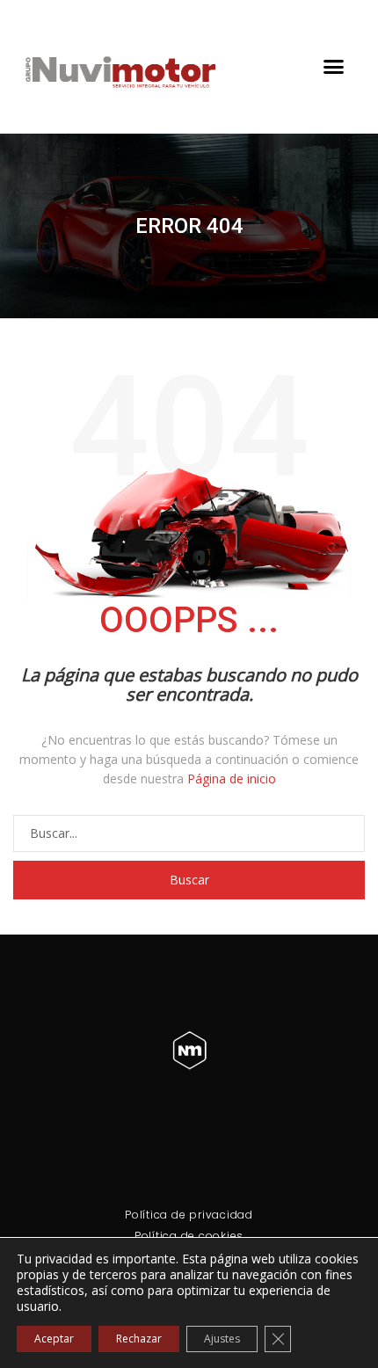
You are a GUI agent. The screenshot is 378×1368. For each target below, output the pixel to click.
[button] (334, 67)
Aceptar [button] (54, 1338)
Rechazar (139, 1338)
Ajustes (222, 1338)
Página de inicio (231, 778)
